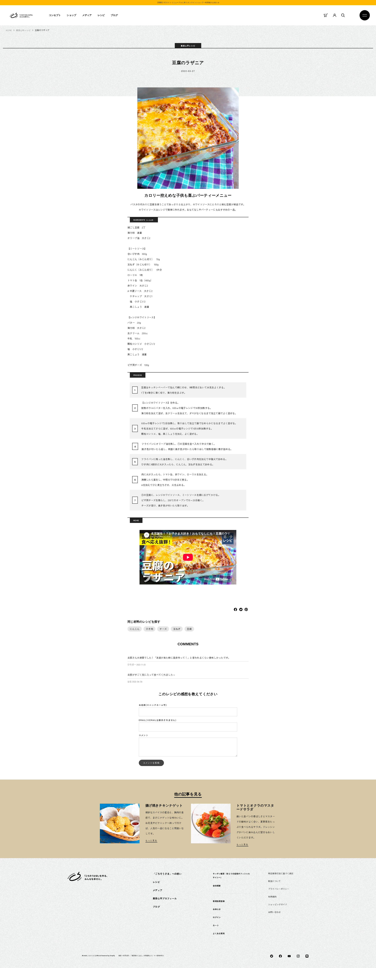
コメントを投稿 (151, 763)
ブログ (114, 15)
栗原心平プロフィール (165, 898)
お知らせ (217, 909)
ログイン (217, 917)
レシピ (101, 15)
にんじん (134, 629)
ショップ (71, 15)
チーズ (163, 629)
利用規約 (272, 896)
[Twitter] (271, 956)
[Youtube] (289, 956)
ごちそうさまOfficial (94, 956)
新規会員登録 (219, 901)
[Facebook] (280, 956)
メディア (87, 15)
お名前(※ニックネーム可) (153, 704)
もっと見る (151, 840)
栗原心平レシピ (23, 30)
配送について (274, 881)
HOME (9, 30)
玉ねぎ (176, 629)
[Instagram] (298, 956)
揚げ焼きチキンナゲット (164, 805)
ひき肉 (149, 629)
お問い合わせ (274, 912)
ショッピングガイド (277, 904)
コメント (143, 735)
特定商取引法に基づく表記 (280, 873)
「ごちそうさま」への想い (167, 873)
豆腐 (189, 629)
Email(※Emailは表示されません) (157, 720)
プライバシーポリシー (278, 888)
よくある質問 (219, 933)
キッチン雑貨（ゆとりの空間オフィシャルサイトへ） (231, 875)
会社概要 (217, 885)
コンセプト (55, 15)
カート (216, 925)
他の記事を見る (188, 794)
